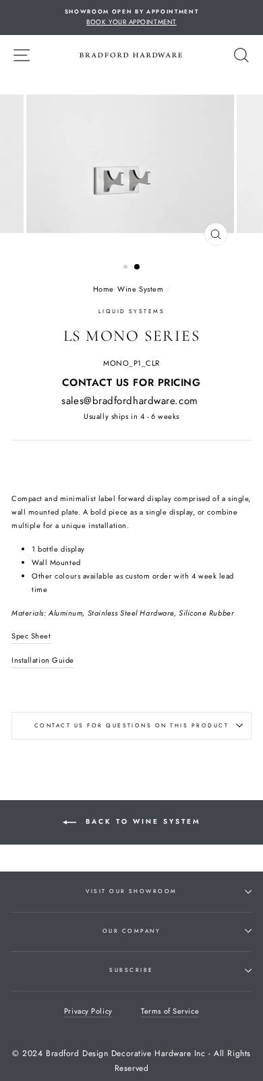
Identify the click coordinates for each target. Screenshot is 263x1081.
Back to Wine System (141, 821)
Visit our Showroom (131, 891)
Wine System (140, 289)
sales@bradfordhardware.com (129, 400)
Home (103, 289)
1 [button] (126, 268)
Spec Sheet (31, 635)
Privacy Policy (88, 1011)
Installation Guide (42, 660)
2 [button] (137, 267)
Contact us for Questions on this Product (131, 725)
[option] (131, 17)
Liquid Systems (131, 311)
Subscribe (131, 970)
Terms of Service (170, 1011)
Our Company (131, 931)
